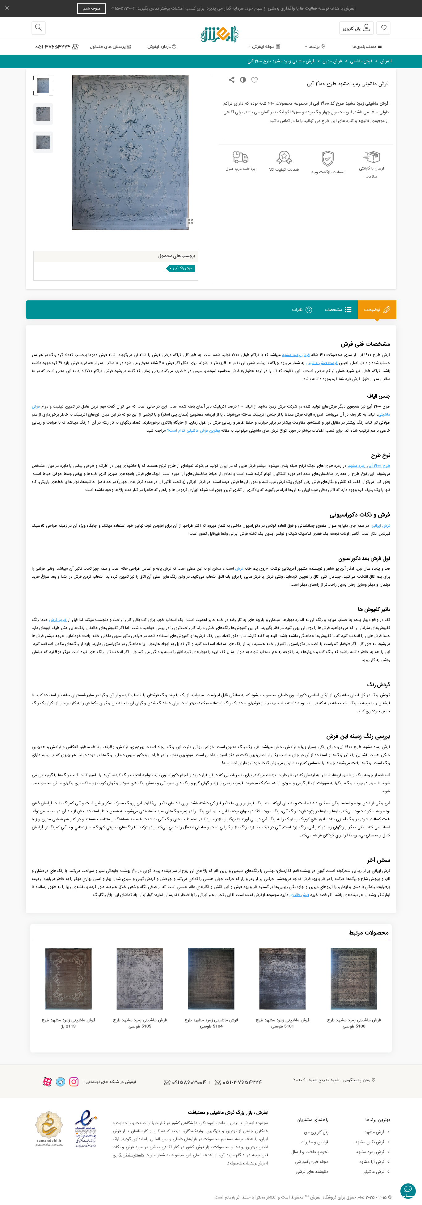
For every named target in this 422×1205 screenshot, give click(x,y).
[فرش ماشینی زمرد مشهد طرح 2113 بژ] (68, 979)
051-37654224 (52, 46)
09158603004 (189, 1082)
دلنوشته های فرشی (312, 1172)
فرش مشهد (375, 1132)
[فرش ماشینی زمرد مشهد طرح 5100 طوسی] (354, 979)
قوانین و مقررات (314, 1142)
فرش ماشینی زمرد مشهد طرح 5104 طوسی (211, 1023)
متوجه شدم (91, 9)
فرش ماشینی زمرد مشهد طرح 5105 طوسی (140, 1023)
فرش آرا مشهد (372, 1162)
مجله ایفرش (263, 47)
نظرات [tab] (297, 310)
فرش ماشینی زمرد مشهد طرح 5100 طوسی (354, 1023)
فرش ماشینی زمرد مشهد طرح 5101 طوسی (282, 1023)
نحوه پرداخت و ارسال (309, 1152)
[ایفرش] (211, 28)
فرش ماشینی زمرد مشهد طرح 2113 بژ (68, 1023)
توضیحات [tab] (372, 310)
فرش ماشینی (373, 1172)
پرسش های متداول (108, 47)
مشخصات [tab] (333, 310)
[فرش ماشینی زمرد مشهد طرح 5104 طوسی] (211, 979)
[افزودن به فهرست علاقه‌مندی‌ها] (253, 80)
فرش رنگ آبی (182, 268)
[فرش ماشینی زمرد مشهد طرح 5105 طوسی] (140, 979)
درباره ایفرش (159, 47)
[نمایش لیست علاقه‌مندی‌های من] (383, 28)
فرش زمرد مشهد (370, 1152)
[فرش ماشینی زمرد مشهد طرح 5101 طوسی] (282, 979)
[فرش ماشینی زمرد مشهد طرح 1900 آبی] (190, 222)
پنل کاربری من (316, 1132)
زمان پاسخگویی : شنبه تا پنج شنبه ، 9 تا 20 (331, 1080)
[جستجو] (39, 28)
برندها (314, 47)
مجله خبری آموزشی (311, 1162)
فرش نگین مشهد (370, 1142)
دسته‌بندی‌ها (364, 47)
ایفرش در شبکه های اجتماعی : (109, 1081)
